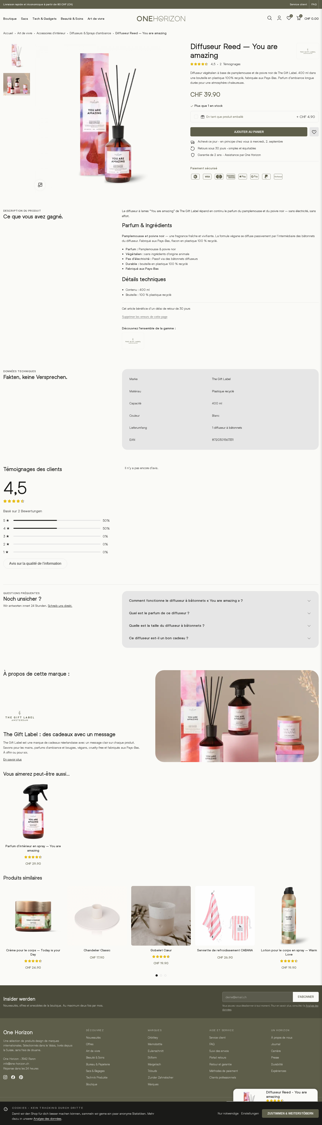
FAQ (314, 4)
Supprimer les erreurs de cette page (144, 316)
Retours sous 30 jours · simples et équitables (227, 148)
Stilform (152, 1057)
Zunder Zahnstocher (160, 1077)
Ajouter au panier (249, 132)
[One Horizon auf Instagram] (5, 1077)
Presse (275, 1057)
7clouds (152, 1071)
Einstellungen (250, 1113)
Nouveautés (93, 1037)
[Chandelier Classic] (97, 916)
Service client (298, 4)
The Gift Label (221, 379)
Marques (153, 1084)
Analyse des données (47, 1118)
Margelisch (154, 1064)
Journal (275, 1044)
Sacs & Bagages (95, 1071)
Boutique (10, 18)
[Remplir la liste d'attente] (314, 132)
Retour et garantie (220, 1064)
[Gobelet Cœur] (161, 916)
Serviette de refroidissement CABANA (225, 950)
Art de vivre (96, 18)
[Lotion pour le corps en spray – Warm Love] (289, 916)
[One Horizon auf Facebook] (13, 1077)
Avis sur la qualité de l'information (35, 563)
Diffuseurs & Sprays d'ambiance (90, 33)
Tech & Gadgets (44, 18)
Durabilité (277, 1064)
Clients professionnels (222, 1077)
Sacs (24, 18)
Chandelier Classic (97, 950)
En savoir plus (12, 759)
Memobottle (155, 1044)
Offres (89, 1044)
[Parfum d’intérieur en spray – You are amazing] (33, 811)
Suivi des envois (219, 1051)
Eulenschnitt (156, 1051)
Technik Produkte (97, 1077)
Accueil (8, 33)
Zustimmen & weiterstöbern (290, 1113)
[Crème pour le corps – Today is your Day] (33, 916)
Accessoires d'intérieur (51, 33)
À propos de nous (281, 1037)
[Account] (279, 19)
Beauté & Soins (72, 18)
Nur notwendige (228, 1113)
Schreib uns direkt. (60, 605)
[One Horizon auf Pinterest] (21, 1077)
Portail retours (217, 1057)
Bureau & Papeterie (98, 1064)
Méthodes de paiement (223, 1071)
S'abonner (306, 996)
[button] (157, 975)
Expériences (278, 1071)
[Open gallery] (39, 185)
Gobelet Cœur (161, 950)
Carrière (276, 1051)
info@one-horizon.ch (16, 1063)
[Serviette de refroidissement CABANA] (225, 916)
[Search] (269, 18)
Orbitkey (153, 1037)
